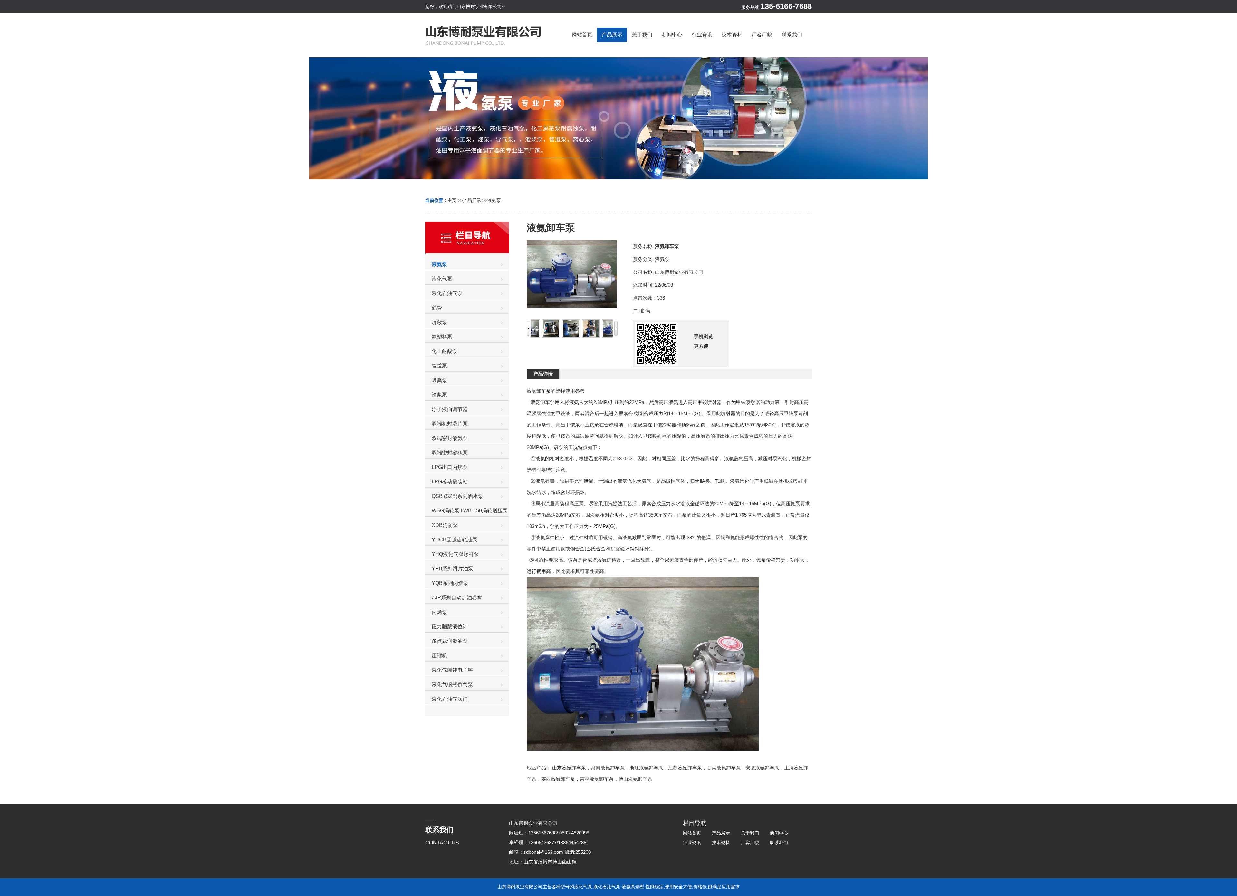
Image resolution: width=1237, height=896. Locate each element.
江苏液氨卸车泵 (685, 767)
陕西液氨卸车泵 (558, 779)
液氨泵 (494, 200)
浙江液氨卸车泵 (646, 767)
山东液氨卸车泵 (569, 767)
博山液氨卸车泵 (635, 779)
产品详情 (543, 374)
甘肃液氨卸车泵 (724, 767)
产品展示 (472, 200)
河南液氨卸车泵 (608, 767)
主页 (451, 200)
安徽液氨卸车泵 (762, 767)
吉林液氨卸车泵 (597, 779)
